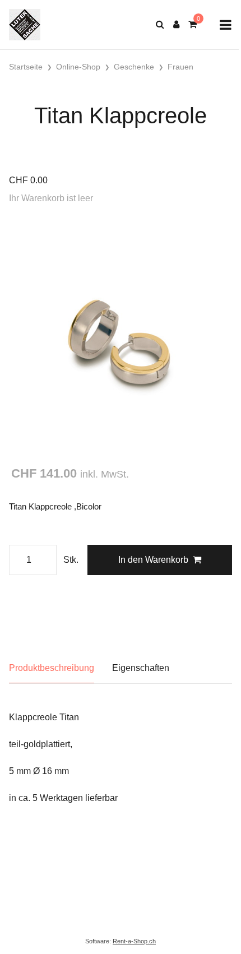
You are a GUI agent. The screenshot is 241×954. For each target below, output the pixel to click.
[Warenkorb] (192, 24)
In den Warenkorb (153, 559)
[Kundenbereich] (176, 24)
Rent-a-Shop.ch (134, 941)
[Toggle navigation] (225, 25)
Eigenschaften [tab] (140, 668)
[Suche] (160, 24)
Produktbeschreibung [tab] (51, 668)
